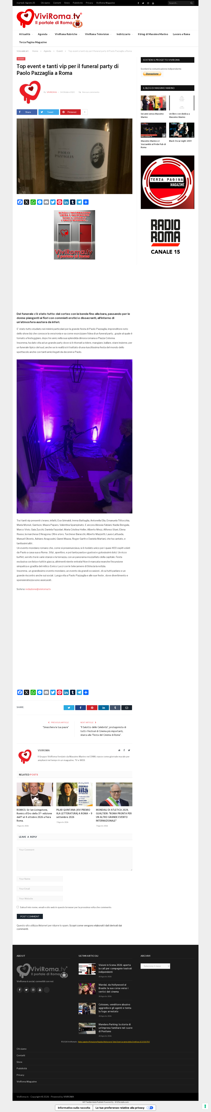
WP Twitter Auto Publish (92, 1102)
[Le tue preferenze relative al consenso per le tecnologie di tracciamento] (205, 1106)
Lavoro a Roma (181, 34)
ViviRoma (52, 92)
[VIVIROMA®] (50, 18)
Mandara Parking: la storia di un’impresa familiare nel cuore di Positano (115, 1028)
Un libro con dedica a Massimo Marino (179, 115)
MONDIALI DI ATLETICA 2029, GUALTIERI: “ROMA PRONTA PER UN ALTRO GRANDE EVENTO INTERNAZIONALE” (114, 815)
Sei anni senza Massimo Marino (152, 115)
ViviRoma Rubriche (66, 34)
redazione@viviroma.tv (38, 589)
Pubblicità (78, 3)
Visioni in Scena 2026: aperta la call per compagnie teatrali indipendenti (115, 969)
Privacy (89, 3)
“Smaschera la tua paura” (56, 727)
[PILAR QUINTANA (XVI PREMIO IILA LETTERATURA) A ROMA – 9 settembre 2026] (74, 794)
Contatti (57, 3)
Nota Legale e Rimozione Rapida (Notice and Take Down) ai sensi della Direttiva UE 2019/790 (114, 1042)
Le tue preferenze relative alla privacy (120, 1107)
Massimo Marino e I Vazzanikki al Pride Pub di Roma (153, 144)
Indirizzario (123, 34)
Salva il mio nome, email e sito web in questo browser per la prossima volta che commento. (66, 907)
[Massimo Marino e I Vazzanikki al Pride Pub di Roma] (153, 130)
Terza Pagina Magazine (33, 42)
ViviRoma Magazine (105, 3)
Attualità (24, 34)
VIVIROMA (68, 1096)
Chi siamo (45, 3)
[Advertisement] (74, 284)
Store (67, 3)
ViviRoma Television (97, 34)
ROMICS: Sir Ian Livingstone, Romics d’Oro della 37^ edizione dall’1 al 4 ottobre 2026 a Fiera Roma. (34, 815)
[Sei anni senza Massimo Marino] (153, 102)
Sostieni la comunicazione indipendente (161, 68)
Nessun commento (90, 92)
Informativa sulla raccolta (74, 1107)
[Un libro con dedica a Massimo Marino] (182, 102)
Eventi (21, 59)
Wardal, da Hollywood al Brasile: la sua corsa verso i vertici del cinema (113, 988)
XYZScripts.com (122, 1102)
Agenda (42, 34)
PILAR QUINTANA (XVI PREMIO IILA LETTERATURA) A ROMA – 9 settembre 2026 (74, 813)
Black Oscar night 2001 (180, 141)
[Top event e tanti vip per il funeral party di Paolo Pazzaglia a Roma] (74, 156)
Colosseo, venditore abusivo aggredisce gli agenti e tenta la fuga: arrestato (115, 1008)
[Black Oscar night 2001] (182, 130)
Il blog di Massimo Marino (153, 34)
